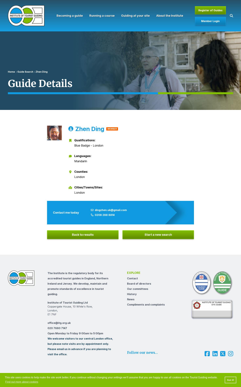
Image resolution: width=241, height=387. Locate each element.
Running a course (102, 15)
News (130, 299)
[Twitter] (222, 353)
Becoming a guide (70, 15)
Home (11, 71)
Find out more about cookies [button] (21, 381)
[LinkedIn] (215, 353)
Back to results (83, 234)
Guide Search (25, 71)
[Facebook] (207, 353)
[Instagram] (230, 353)
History (132, 294)
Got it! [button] (230, 380)
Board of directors (139, 283)
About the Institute (169, 15)
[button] (231, 16)
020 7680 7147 (57, 328)
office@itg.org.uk (59, 323)
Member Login (210, 21)
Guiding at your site (135, 15)
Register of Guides (210, 10)
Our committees (137, 288)
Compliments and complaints (146, 304)
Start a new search (158, 234)
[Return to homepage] (26, 15)
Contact (132, 278)
